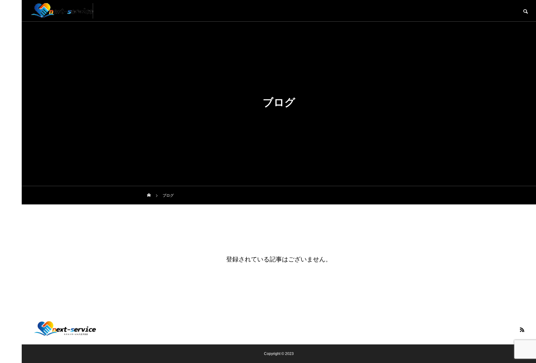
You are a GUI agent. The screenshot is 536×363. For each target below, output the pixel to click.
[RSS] (522, 329)
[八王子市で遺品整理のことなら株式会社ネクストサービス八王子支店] (62, 11)
